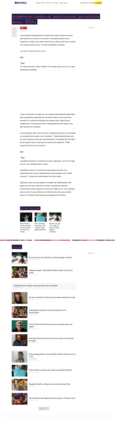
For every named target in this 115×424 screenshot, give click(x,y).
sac (81, 2)
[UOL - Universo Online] (27, 3)
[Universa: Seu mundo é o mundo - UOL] (20, 3)
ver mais (43, 408)
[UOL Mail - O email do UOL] (85, 3)
